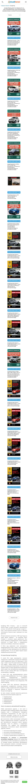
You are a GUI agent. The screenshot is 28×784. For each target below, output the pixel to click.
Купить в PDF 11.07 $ (13, 98)
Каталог (7, 5)
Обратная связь (14, 757)
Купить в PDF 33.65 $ (13, 487)
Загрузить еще (14, 617)
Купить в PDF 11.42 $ (13, 310)
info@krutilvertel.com (14, 754)
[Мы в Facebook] (11, 772)
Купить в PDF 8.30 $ (12, 221)
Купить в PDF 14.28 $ (13, 428)
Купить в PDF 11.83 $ (13, 129)
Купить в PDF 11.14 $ (13, 37)
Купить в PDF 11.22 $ (13, 516)
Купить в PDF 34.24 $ (13, 280)
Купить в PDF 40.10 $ (13, 251)
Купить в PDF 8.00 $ (12, 575)
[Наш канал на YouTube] (16, 772)
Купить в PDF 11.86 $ (13, 369)
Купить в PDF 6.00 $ (12, 192)
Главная (3, 5)
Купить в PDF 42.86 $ (13, 399)
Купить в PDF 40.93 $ (13, 606)
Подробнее (3, 783)
